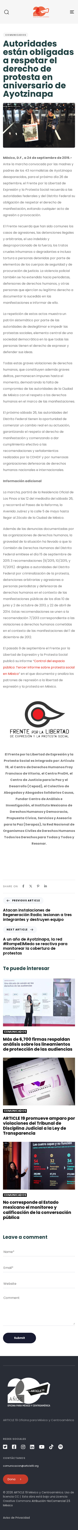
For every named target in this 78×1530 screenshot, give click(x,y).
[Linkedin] (45, 886)
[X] (30, 886)
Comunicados (15, 34)
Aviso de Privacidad (16, 1518)
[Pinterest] (38, 886)
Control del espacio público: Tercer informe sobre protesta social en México (39, 667)
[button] (6, 12)
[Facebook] (23, 886)
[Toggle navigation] (62, 12)
